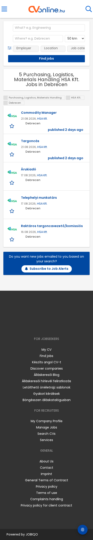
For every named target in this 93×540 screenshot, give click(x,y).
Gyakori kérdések (46, 393)
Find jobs (46, 356)
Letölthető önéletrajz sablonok (46, 387)
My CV (46, 349)
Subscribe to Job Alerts (49, 268)
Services (46, 440)
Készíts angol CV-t (46, 362)
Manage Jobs (46, 427)
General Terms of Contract (46, 480)
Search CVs (46, 433)
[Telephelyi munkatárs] (12, 201)
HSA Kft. (42, 118)
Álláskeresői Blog (46, 375)
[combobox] (49, 27)
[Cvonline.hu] (46, 7)
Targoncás (30, 141)
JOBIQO (32, 534)
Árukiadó (28, 169)
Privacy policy (46, 486)
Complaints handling (46, 499)
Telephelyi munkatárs (39, 197)
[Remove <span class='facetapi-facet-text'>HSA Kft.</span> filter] (68, 98)
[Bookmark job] (12, 125)
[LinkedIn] (51, 325)
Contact (46, 467)
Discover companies (46, 368)
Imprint (46, 474)
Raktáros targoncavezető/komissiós (52, 226)
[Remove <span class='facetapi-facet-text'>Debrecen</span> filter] (6, 103)
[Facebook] (36, 325)
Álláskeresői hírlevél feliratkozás (46, 381)
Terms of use (46, 493)
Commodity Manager (39, 112)
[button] (10, 48)
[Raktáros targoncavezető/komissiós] (12, 229)
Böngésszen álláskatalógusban (47, 400)
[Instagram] (43, 325)
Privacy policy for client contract (46, 505)
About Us (46, 461)
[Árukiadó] (12, 172)
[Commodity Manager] (12, 116)
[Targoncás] (12, 144)
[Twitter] (57, 325)
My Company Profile (47, 421)
